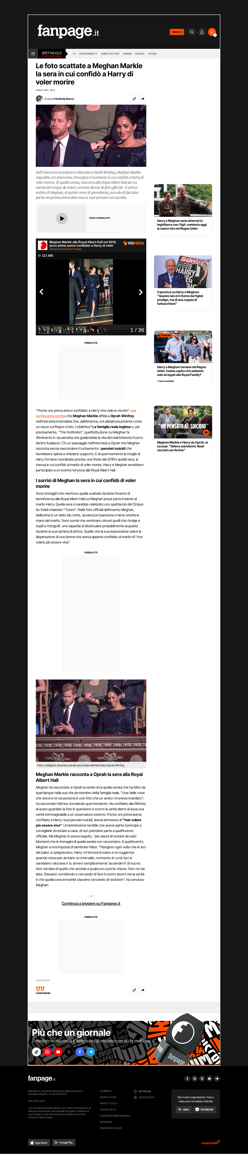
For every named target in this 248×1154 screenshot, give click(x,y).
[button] (142, 98)
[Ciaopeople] (210, 1143)
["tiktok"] (36, 1051)
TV (74, 53)
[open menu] (33, 54)
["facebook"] (79, 1051)
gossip (152, 53)
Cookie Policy (108, 1109)
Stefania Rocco (64, 98)
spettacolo (52, 53)
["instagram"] (47, 1051)
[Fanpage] (41, 1079)
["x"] (69, 1051)
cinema (127, 53)
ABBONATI (176, 32)
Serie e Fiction (110, 53)
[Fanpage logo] (63, 32)
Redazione (106, 1121)
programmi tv (88, 53)
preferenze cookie (111, 1128)
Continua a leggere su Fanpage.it (91, 903)
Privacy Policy (108, 1103)
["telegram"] (90, 1051)
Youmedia (105, 1090)
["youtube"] (58, 1051)
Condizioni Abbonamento (115, 1115)
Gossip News (43, 980)
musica (140, 53)
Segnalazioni (108, 1097)
